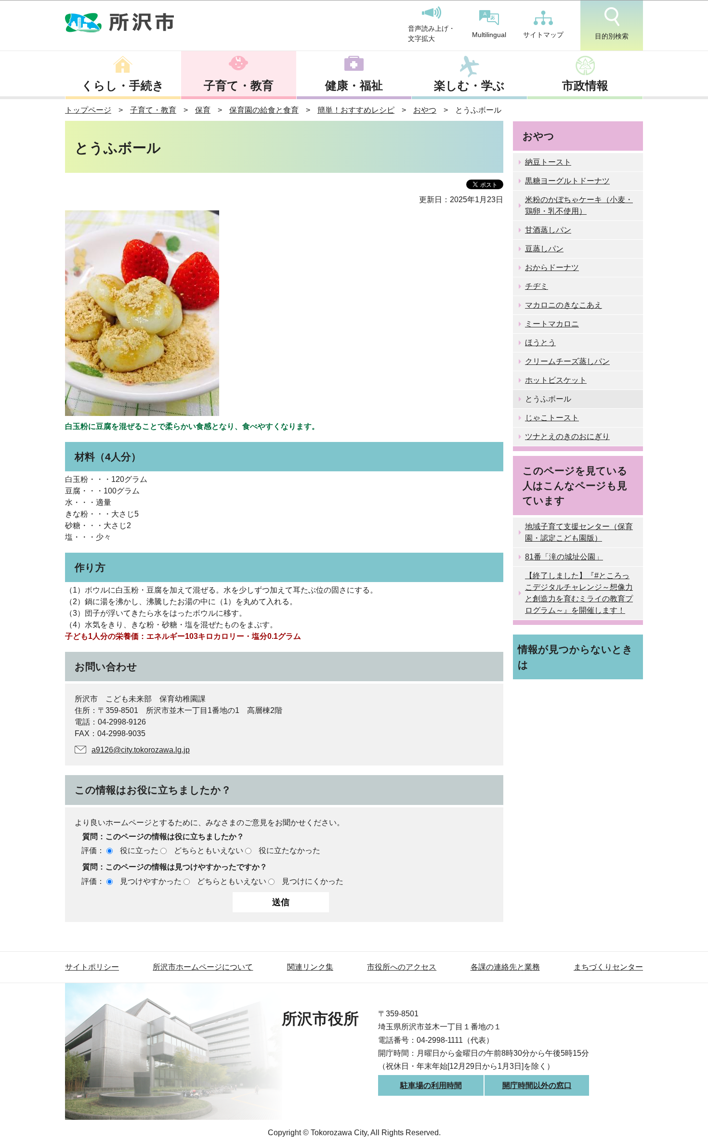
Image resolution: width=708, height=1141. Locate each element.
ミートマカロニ (552, 324)
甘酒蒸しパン (548, 230)
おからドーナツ (552, 267)
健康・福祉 (354, 85)
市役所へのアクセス (401, 967)
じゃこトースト (552, 418)
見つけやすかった (151, 881)
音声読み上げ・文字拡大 (431, 34)
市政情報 (585, 85)
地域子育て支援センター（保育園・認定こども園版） (579, 532)
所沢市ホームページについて (203, 967)
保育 (202, 110)
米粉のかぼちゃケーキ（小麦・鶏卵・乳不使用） (579, 205)
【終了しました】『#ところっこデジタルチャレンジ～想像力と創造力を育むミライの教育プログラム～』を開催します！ (579, 592)
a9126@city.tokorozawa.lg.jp (141, 750)
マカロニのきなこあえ (563, 305)
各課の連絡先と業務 (505, 967)
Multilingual (489, 35)
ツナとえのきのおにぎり (567, 436)
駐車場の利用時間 (431, 1085)
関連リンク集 (310, 967)
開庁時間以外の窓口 (537, 1085)
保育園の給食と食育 (264, 110)
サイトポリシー (92, 967)
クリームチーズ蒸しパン (567, 361)
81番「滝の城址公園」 (564, 557)
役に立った (139, 850)
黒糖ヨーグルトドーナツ (567, 181)
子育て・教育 (239, 85)
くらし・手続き (122, 85)
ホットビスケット (556, 380)
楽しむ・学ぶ (469, 85)
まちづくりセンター (608, 967)
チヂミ (536, 286)
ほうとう (540, 342)
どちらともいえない (208, 850)
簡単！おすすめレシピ (355, 110)
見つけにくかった (312, 881)
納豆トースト (548, 162)
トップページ (88, 110)
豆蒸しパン (544, 249)
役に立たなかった (289, 850)
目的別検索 (612, 36)
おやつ (424, 110)
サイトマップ (543, 35)
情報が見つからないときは (575, 657)
